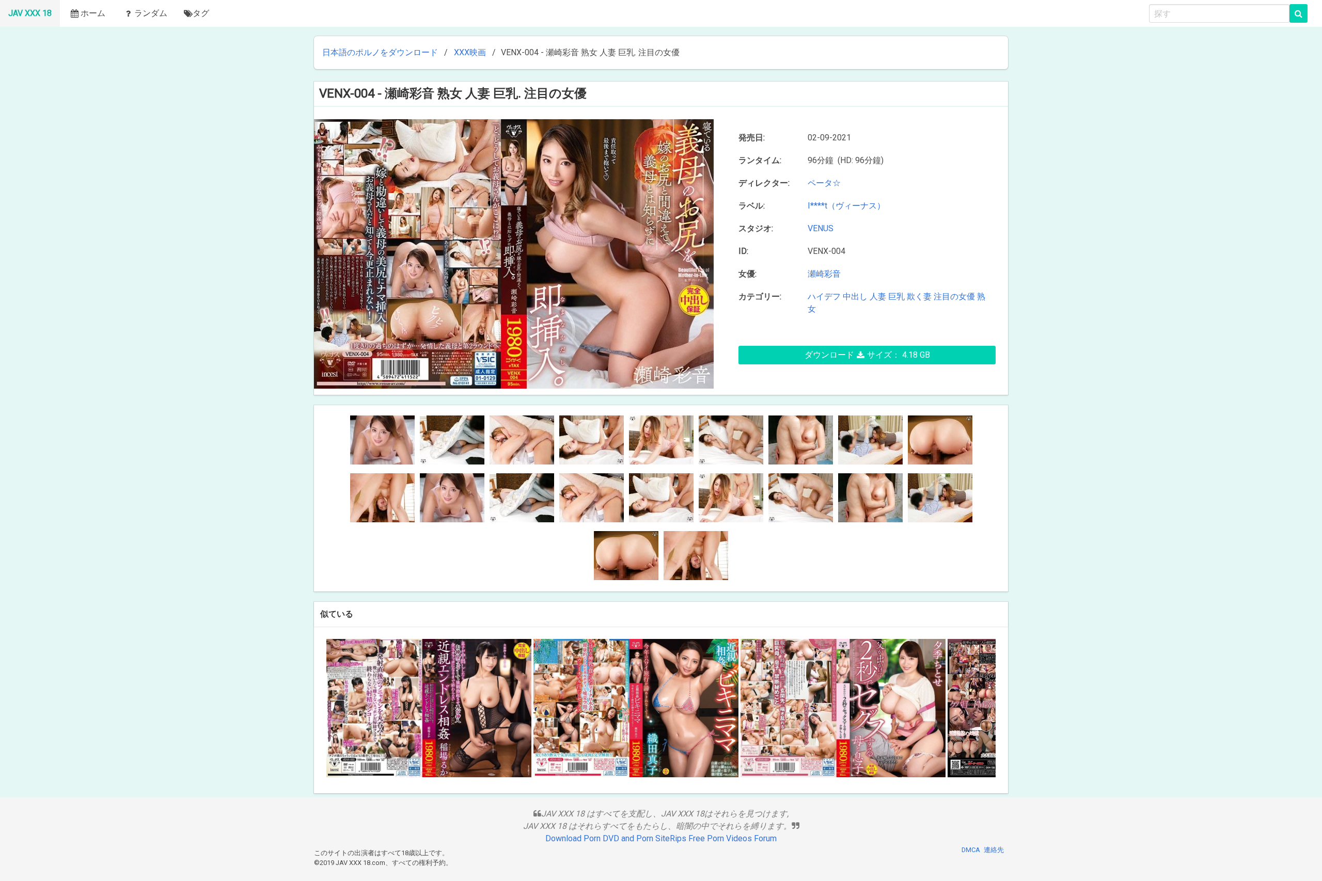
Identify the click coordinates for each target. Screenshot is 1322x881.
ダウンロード (867, 355)
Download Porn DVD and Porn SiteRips (615, 838)
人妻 (878, 296)
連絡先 (994, 850)
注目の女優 (954, 296)
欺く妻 (919, 296)
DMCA (971, 850)
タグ (201, 13)
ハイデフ (824, 296)
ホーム (93, 13)
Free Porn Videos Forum (732, 838)
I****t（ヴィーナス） (846, 206)
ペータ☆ (826, 183)
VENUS (820, 228)
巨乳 (896, 296)
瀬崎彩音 (824, 274)
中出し (855, 296)
